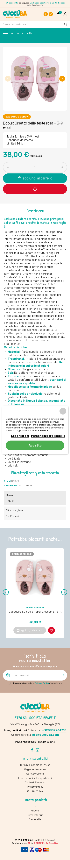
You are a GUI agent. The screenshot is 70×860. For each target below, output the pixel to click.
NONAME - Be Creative (46, 843)
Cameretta (35, 819)
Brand (7, 481)
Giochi (35, 810)
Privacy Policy (42, 683)
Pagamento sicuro (35, 769)
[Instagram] (51, 14)
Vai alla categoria (35, 5)
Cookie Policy (35, 791)
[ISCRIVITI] (63, 675)
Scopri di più (20, 436)
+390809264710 (54, 730)
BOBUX (15, 481)
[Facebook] (46, 14)
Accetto (35, 445)
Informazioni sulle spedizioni (35, 778)
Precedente (8, 79)
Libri (35, 806)
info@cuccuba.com (45, 734)
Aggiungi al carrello (37, 178)
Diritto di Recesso (35, 782)
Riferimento (10, 486)
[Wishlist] (35, 189)
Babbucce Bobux (16, 116)
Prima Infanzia (35, 815)
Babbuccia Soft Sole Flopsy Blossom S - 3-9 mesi (35, 611)
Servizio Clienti (35, 773)
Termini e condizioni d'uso (35, 764)
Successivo (62, 79)
